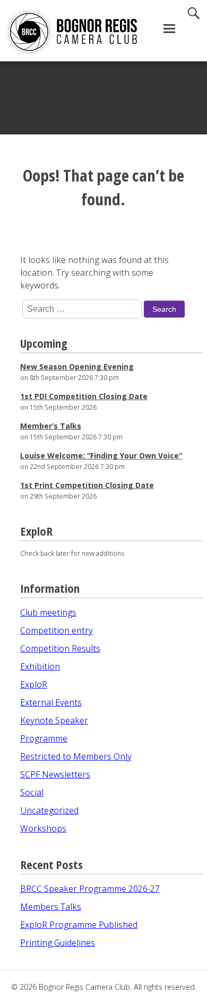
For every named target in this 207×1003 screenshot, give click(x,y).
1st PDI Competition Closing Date (84, 396)
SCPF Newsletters (55, 774)
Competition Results (60, 648)
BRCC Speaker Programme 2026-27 (90, 888)
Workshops (43, 828)
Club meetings (48, 612)
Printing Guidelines (57, 942)
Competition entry (56, 630)
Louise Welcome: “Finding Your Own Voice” (101, 455)
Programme (43, 738)
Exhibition (40, 666)
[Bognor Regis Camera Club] (56, 32)
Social (32, 792)
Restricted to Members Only (76, 756)
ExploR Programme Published (78, 924)
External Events (51, 702)
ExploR (33, 684)
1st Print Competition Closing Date (87, 485)
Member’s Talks (50, 426)
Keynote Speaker (54, 720)
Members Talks (50, 906)
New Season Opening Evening (77, 367)
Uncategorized (49, 810)
